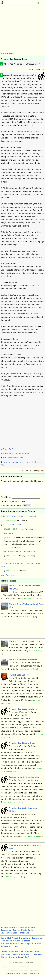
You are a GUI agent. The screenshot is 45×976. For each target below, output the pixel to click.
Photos (38, 944)
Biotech (4, 957)
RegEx (27, 954)
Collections (24, 938)
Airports (13, 927)
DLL (3, 954)
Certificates (17, 954)
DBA (21, 952)
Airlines (4, 927)
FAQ (27, 957)
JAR (37, 952)
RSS (11, 946)
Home (3, 53)
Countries (30, 927)
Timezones (23, 933)
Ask (17, 946)
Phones (13, 957)
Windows (29, 952)
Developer (13, 952)
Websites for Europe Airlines (16, 453)
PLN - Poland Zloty (12, 525)
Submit (27, 506)
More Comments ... (9, 575)
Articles (4, 946)
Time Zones (6, 941)
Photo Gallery (28, 930)
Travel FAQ (8, 449)
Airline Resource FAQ (13, 458)
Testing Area (9, 533)
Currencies (6, 930)
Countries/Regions (22, 941)
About (15, 938)
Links (34, 954)
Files (8, 954)
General (12, 53)
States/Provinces (9, 933)
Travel (21, 957)
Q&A (40, 954)
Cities (21, 927)
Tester (4, 952)
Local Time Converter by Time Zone (19, 516)
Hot (9, 938)
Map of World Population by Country (20, 552)
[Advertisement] (22, 28)
